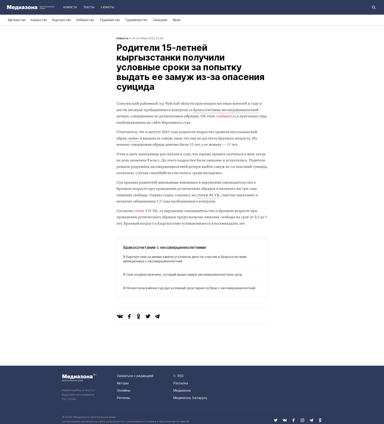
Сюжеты (107, 7)
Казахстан (39, 20)
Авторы (123, 383)
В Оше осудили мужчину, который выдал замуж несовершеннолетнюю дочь (182, 274)
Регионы (123, 398)
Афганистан (17, 20)
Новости (70, 7)
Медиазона (182, 390)
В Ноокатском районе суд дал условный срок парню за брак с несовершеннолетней (189, 288)
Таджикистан (109, 20)
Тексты (89, 7)
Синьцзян (160, 20)
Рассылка (180, 383)
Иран (176, 20)
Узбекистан (85, 20)
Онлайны (123, 390)
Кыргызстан (61, 20)
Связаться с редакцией (135, 376)
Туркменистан (136, 20)
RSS (180, 376)
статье (139, 211)
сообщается (226, 116)
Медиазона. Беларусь (190, 398)
